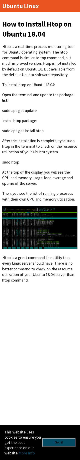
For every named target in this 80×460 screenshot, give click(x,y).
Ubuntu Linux (20, 6)
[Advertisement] (40, 330)
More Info (26, 453)
